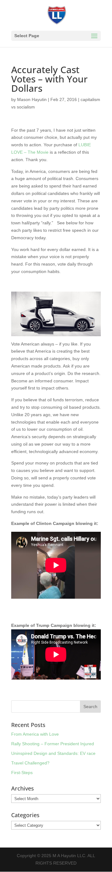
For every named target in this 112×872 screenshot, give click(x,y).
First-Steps (22, 772)
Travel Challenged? (30, 762)
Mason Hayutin (32, 99)
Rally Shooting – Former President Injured (52, 743)
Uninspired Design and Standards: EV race (53, 753)
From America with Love (35, 734)
